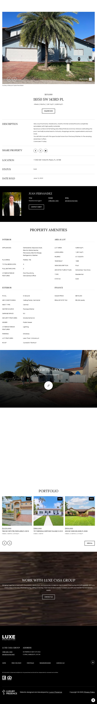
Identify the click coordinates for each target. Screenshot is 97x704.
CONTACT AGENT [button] (36, 207)
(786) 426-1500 (53, 201)
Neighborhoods (45, 663)
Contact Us (60, 663)
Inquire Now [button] (48, 111)
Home (4, 663)
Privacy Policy (89, 692)
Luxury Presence (55, 692)
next (14, 79)
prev (9, 79)
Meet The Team (16, 663)
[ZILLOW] (93, 662)
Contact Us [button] (49, 597)
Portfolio (30, 663)
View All (89, 543)
